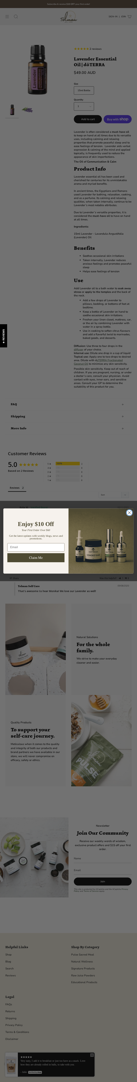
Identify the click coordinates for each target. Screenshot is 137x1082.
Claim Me (36, 557)
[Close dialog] (129, 513)
